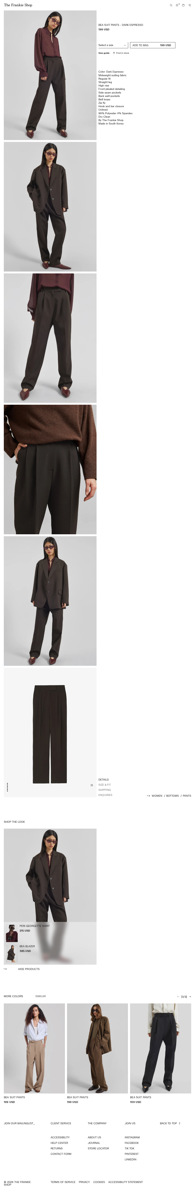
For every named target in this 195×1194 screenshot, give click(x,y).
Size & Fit (104, 784)
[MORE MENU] (189, 5)
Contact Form (61, 1154)
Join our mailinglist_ (19, 1123)
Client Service (61, 1123)
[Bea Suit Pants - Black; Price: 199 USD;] (160, 1053)
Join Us (130, 1123)
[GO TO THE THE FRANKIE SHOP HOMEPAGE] (18, 5)
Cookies (99, 1182)
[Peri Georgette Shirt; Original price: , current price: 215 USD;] (12, 933)
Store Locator (98, 1148)
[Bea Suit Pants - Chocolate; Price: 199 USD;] (97, 1053)
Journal (94, 1143)
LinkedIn (130, 1159)
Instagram (132, 1137)
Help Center (59, 1143)
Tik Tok (129, 1148)
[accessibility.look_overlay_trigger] (50, 900)
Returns (57, 1148)
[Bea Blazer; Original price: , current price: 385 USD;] (12, 953)
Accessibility (60, 1137)
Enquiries (105, 795)
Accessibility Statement (125, 1182)
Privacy (84, 1182)
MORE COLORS (13, 996)
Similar (40, 996)
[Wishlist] (177, 5)
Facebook (132, 1143)
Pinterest (132, 1154)
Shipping (104, 789)
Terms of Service (63, 1182)
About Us (94, 1137)
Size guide (103, 52)
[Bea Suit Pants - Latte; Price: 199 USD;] (34, 1053)
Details (103, 779)
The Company (97, 1123)
